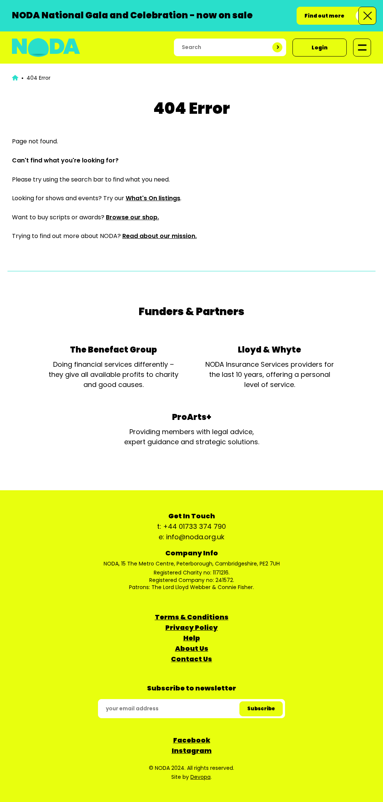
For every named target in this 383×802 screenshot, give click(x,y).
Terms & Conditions (192, 617)
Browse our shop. (132, 217)
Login (320, 47)
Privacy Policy (191, 627)
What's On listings (153, 198)
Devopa (200, 777)
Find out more (324, 15)
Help (191, 638)
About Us (191, 648)
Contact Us (191, 659)
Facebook (191, 740)
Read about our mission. (159, 236)
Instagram (192, 750)
